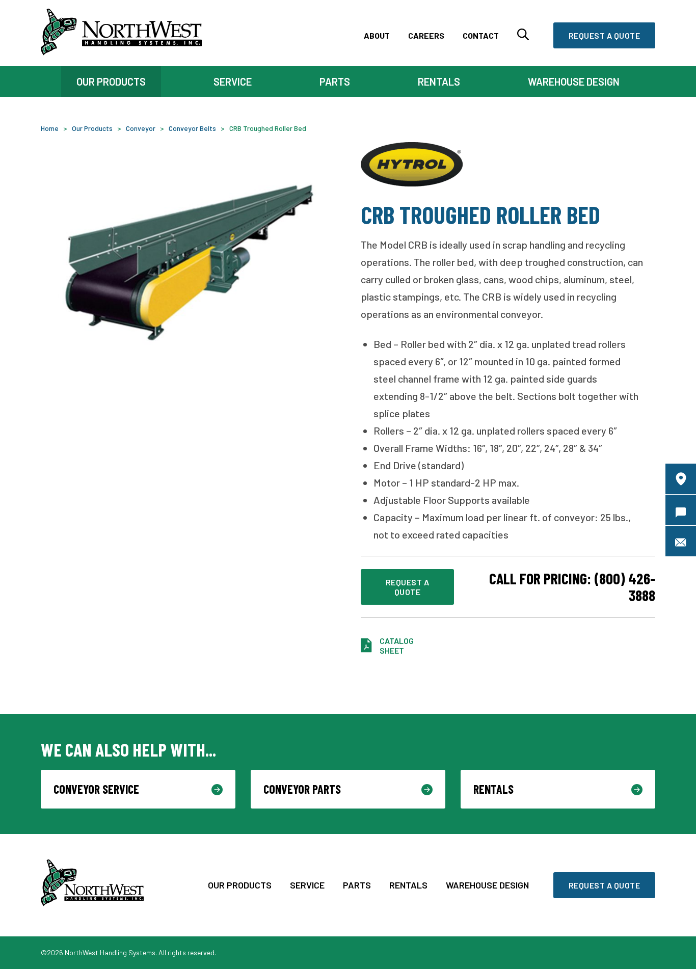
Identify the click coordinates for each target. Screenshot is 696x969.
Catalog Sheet (397, 645)
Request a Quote (604, 35)
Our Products (240, 885)
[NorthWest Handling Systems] (121, 33)
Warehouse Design (487, 885)
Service (307, 885)
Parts (357, 885)
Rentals (408, 885)
